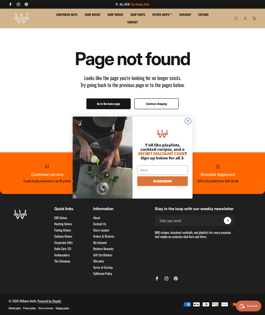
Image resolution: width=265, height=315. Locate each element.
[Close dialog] (188, 121)
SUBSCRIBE (162, 181)
